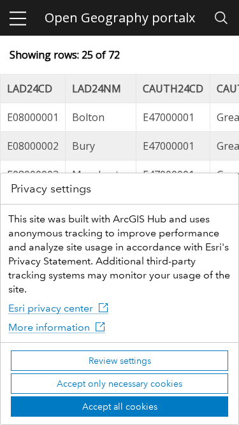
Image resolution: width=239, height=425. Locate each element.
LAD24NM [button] (96, 89)
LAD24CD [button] (29, 89)
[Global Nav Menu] (17, 17)
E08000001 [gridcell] (33, 117)
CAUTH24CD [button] (173, 89)
